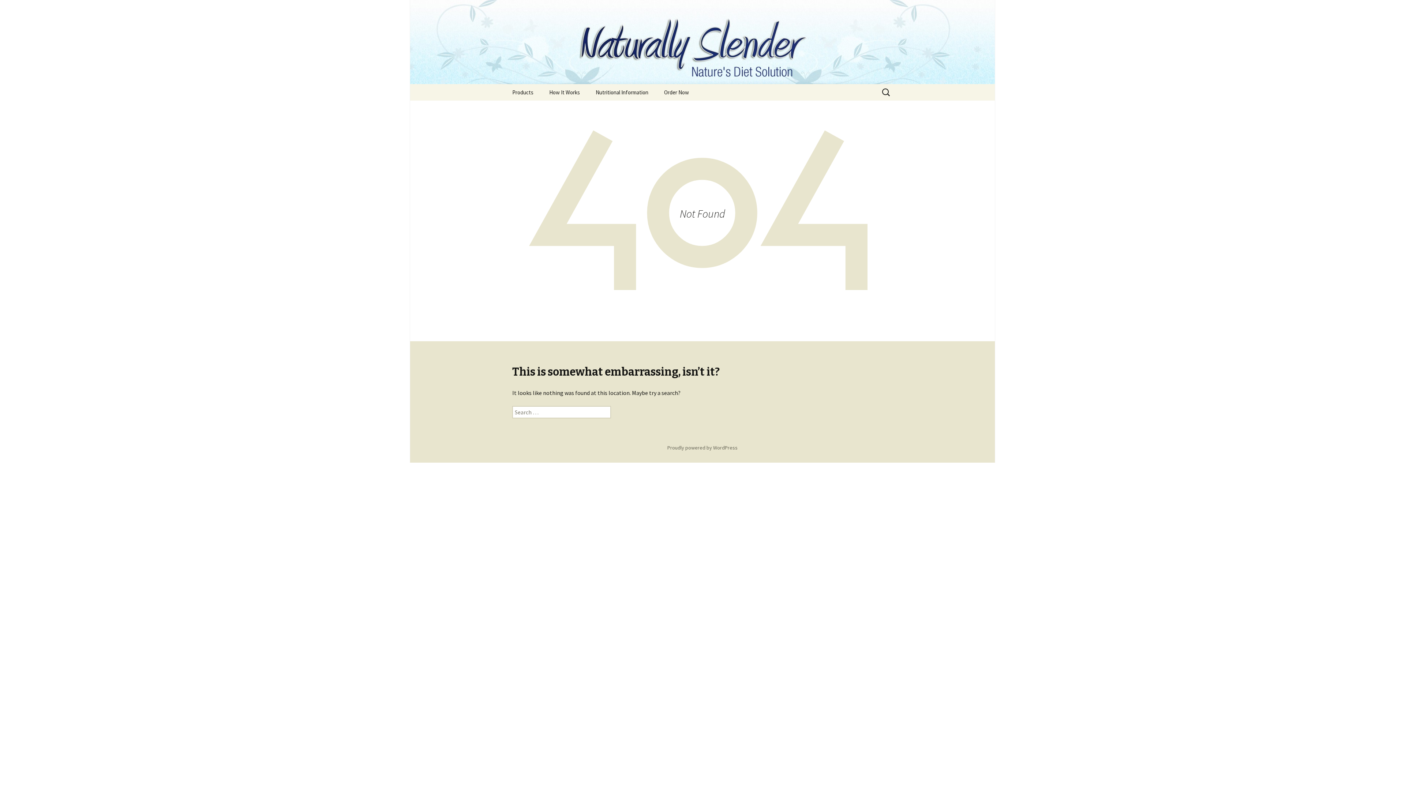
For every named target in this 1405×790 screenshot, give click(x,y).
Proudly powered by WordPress (702, 447)
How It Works (564, 92)
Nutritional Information (622, 92)
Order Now (676, 92)
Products (522, 92)
